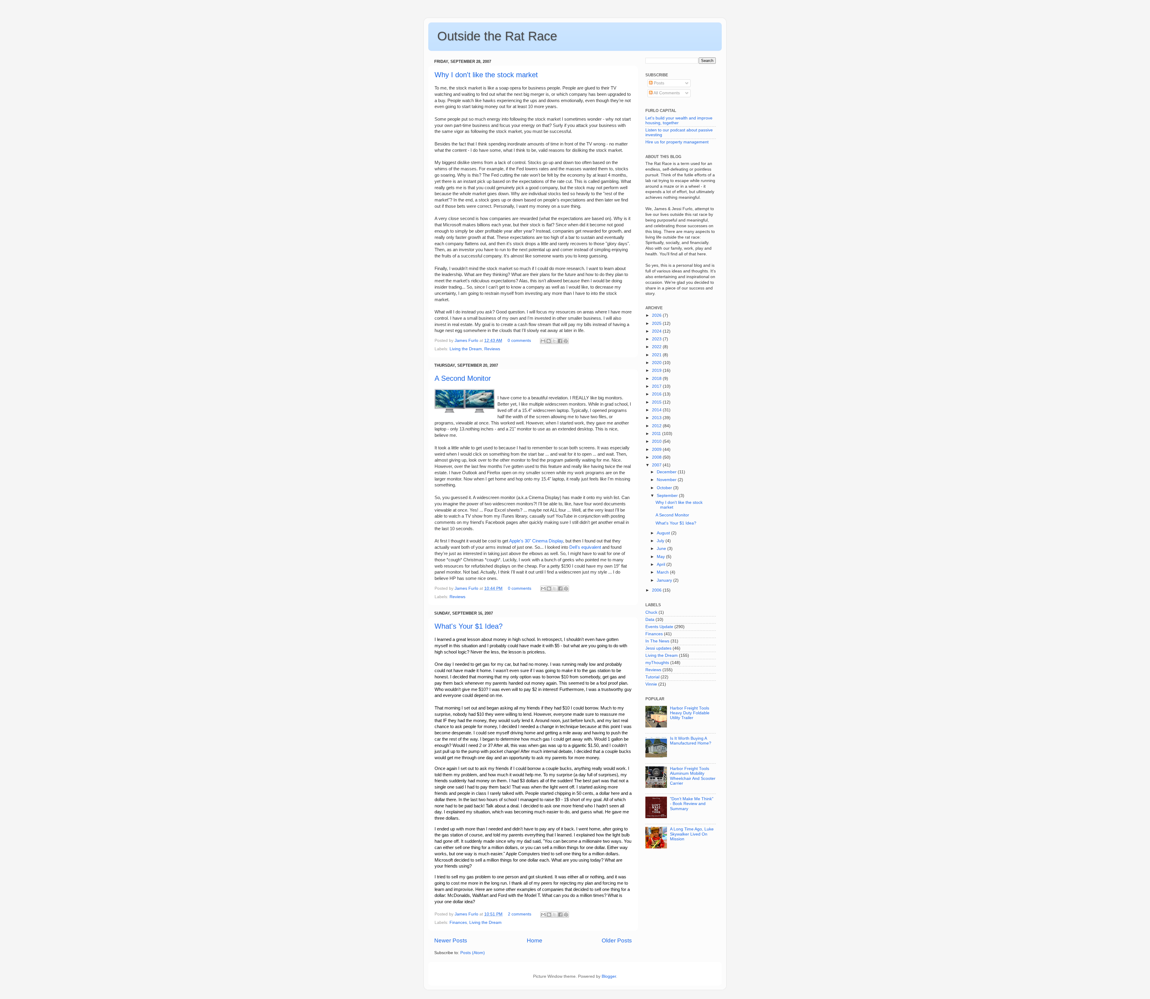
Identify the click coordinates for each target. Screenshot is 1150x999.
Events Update (659, 626)
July (661, 541)
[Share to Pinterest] (566, 341)
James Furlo (467, 340)
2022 (657, 347)
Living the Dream (466, 349)
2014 (657, 410)
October (665, 488)
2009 (657, 449)
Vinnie (651, 684)
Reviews (492, 349)
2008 (657, 457)
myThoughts (657, 662)
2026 (657, 315)
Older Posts (617, 940)
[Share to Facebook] (560, 341)
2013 (657, 418)
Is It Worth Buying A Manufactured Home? (690, 740)
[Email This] (543, 341)
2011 (657, 433)
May (661, 556)
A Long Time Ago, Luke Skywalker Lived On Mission (692, 834)
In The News (657, 641)
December (667, 472)
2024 (657, 331)
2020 (657, 362)
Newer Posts (450, 940)
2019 (657, 370)
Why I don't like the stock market (486, 75)
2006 (657, 590)
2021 (657, 355)
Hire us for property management (677, 142)
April (661, 564)
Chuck (651, 612)
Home (534, 940)
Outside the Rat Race (497, 36)
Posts (658, 83)
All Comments (666, 93)
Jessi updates (658, 648)
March (663, 572)
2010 (657, 441)
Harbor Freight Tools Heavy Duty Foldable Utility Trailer (689, 713)
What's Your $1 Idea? (469, 626)
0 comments (519, 340)
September (668, 495)
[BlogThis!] (549, 341)
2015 (657, 402)
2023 (657, 339)
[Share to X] (554, 341)
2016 (657, 394)
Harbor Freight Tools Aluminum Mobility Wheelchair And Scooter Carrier (692, 776)
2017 (657, 386)
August (664, 533)
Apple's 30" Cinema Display (535, 541)
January (665, 580)
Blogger (609, 976)
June (662, 548)
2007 (657, 465)
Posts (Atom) (472, 953)
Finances (458, 922)
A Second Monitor (463, 378)
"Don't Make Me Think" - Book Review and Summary (691, 804)
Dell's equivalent (585, 547)
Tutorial (652, 677)
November (667, 479)
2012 (657, 426)
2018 (657, 378)
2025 (657, 323)
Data (649, 619)
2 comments (519, 914)
